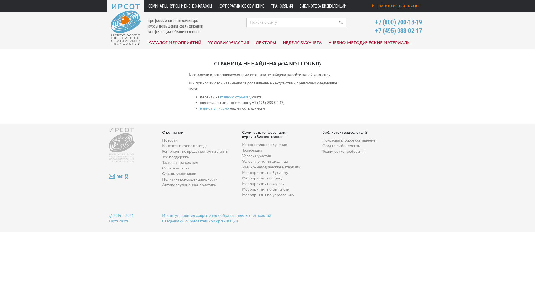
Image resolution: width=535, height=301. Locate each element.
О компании (172, 132)
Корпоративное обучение (241, 6)
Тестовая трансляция (180, 163)
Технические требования (344, 151)
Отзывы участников (179, 174)
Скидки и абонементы (341, 146)
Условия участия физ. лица (265, 161)
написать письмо (214, 108)
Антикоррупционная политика (189, 185)
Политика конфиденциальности (190, 179)
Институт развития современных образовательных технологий (216, 216)
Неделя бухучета (302, 43)
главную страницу (235, 97)
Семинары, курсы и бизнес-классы (180, 6)
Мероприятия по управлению (268, 195)
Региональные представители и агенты (195, 151)
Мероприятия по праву (262, 178)
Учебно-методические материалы (370, 43)
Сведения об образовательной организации (200, 221)
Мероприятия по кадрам (263, 184)
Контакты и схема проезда (184, 146)
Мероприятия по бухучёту (265, 173)
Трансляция (282, 6)
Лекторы (266, 43)
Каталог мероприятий (174, 43)
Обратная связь (175, 168)
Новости (169, 140)
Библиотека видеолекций (323, 6)
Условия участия (228, 43)
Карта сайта (118, 221)
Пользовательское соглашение (348, 140)
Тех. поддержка (175, 157)
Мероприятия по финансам (266, 189)
